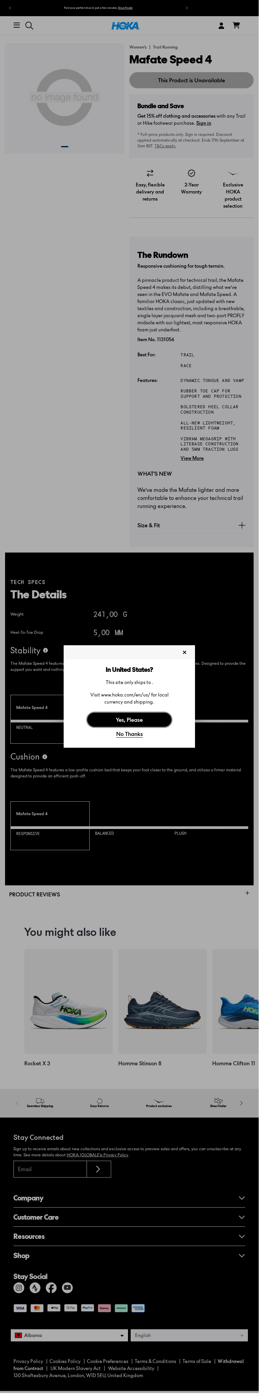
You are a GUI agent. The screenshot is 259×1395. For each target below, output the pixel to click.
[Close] (184, 652)
